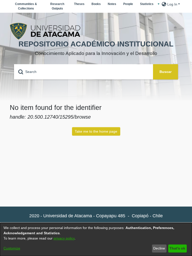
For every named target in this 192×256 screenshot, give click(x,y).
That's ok (177, 248)
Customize (12, 248)
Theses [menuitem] (79, 4)
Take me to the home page (96, 131)
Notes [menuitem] (112, 4)
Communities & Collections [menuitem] (26, 6)
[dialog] (96, 239)
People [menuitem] (128, 4)
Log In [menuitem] (172, 4)
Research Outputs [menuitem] (57, 6)
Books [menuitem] (96, 4)
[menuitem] (148, 4)
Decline (159, 248)
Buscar (166, 72)
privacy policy (64, 238)
